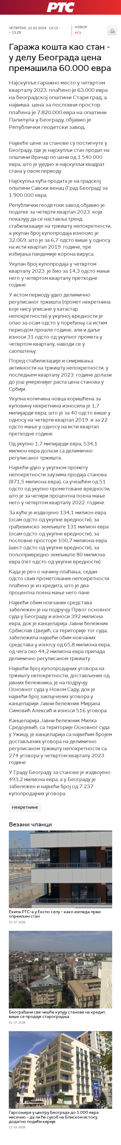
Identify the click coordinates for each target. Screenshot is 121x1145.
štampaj (112, 30)
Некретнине (25, 807)
